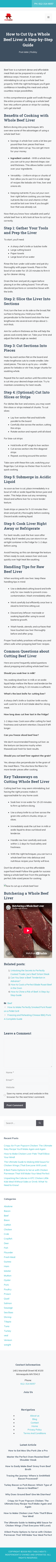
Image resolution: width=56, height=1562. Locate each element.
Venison (8, 1340)
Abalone (8, 1206)
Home (35, 1426)
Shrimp (7, 1317)
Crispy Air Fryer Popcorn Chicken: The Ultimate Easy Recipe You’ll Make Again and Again (28, 1503)
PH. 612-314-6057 (43, 3)
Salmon (8, 1303)
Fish (6, 1247)
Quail (6, 1298)
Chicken (8, 1229)
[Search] (39, 1123)
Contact (35, 1422)
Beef (9, 1003)
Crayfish (8, 1238)
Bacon (7, 1211)
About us (34, 1415)
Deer (6, 1243)
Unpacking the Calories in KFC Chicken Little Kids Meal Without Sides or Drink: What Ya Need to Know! (26, 1181)
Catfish (7, 1224)
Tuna (6, 1326)
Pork (6, 1284)
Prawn (7, 1294)
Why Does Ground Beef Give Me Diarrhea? (28, 1494)
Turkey (7, 1331)
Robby (33, 52)
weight (7, 1344)
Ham (6, 1266)
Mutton (7, 1275)
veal (6, 1335)
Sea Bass (8, 1312)
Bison (7, 1220)
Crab (6, 1234)
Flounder (8, 1252)
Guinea (7, 1261)
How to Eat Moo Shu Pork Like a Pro (28, 1450)
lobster (7, 1271)
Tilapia (7, 1321)
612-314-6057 (28, 1383)
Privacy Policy (35, 1429)
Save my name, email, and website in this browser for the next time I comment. (27, 1095)
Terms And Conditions (34, 1433)
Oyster (7, 1280)
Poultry (7, 1289)
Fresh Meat (9, 1257)
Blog (34, 1419)
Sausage (8, 1307)
